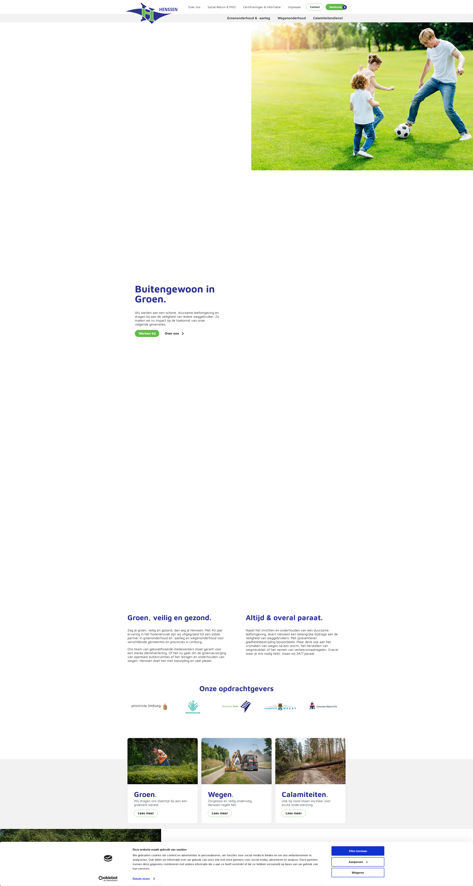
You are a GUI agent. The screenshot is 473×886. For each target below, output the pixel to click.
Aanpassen (356, 861)
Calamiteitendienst (328, 18)
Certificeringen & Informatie (262, 7)
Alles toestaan (358, 851)
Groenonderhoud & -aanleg (248, 18)
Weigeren (358, 872)
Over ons (194, 7)
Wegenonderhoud (292, 18)
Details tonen (141, 878)
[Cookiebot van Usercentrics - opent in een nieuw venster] (108, 879)
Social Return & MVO (222, 7)
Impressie (294, 7)
